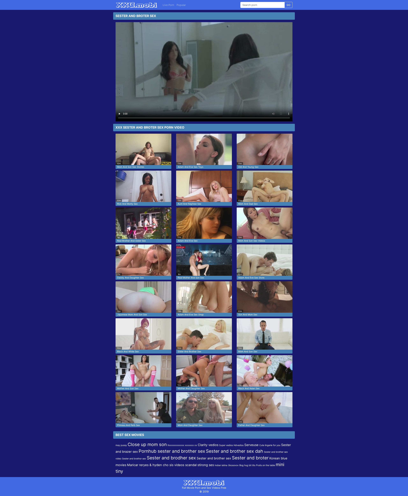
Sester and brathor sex (134, 458)
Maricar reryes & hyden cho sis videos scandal (162, 465)
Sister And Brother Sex (189, 351)
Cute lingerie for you (269, 445)
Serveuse (251, 445)
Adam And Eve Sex (188, 240)
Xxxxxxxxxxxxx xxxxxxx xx (182, 445)
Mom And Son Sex (247, 351)
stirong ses (205, 465)
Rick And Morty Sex (127, 203)
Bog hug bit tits (247, 465)
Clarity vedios (208, 445)
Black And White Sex (128, 351)
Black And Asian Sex (249, 388)
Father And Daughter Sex (251, 425)
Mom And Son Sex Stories (130, 166)
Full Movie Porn (191, 487)
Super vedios (226, 445)
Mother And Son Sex (127, 388)
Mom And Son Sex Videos (251, 240)
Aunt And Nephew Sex (189, 203)
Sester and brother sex (214, 458)
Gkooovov (233, 465)
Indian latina (221, 465)
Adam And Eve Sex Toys (190, 166)
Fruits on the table (265, 465)
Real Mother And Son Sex (191, 277)
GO (288, 5)
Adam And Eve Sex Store (251, 277)
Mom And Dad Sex (248, 203)
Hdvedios (239, 445)
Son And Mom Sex (247, 314)
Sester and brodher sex (171, 458)
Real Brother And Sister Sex (131, 240)
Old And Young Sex (248, 166)
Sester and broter (250, 458)
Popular (181, 5)
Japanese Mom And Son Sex (132, 314)
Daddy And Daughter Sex (130, 277)
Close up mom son (147, 444)
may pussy (121, 445)
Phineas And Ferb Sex (128, 425)
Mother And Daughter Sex (191, 388)
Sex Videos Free (216, 487)
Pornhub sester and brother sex (172, 451)
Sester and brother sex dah (234, 451)
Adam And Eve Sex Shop (191, 314)
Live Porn (168, 5)
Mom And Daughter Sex (190, 425)
